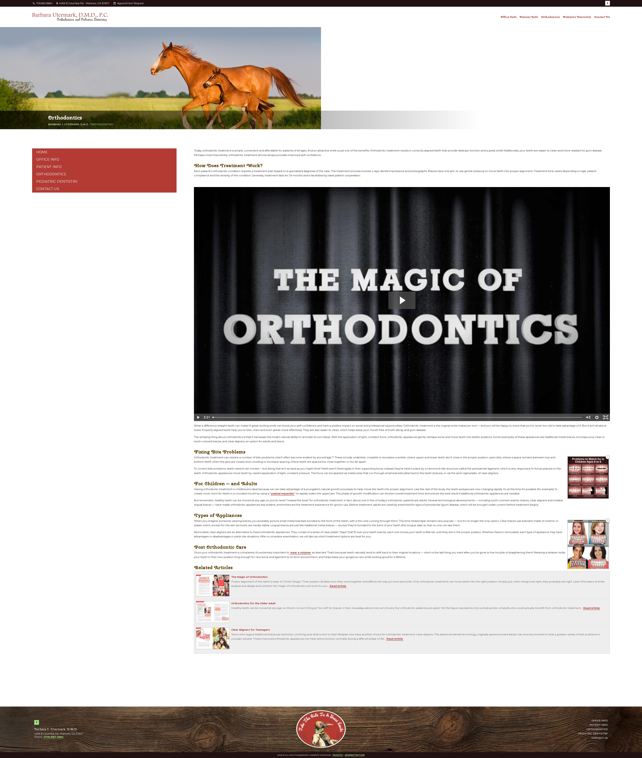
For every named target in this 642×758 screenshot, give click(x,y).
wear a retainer (300, 552)
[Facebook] (607, 3)
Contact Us (47, 189)
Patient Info (49, 167)
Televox (337, 755)
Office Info (47, 159)
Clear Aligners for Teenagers (250, 629)
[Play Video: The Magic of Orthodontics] (402, 300)
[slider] (397, 417)
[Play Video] (198, 417)
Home (41, 152)
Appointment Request (130, 3)
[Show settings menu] (597, 417)
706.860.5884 (44, 3)
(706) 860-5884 (54, 736)
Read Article (338, 586)
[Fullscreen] (605, 417)
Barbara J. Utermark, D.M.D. (68, 124)
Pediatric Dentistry (57, 182)
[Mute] (588, 417)
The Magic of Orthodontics (249, 576)
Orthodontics (51, 174)
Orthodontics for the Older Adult (253, 603)
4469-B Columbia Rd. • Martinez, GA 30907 (84, 3)
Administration (354, 755)
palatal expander (282, 493)
